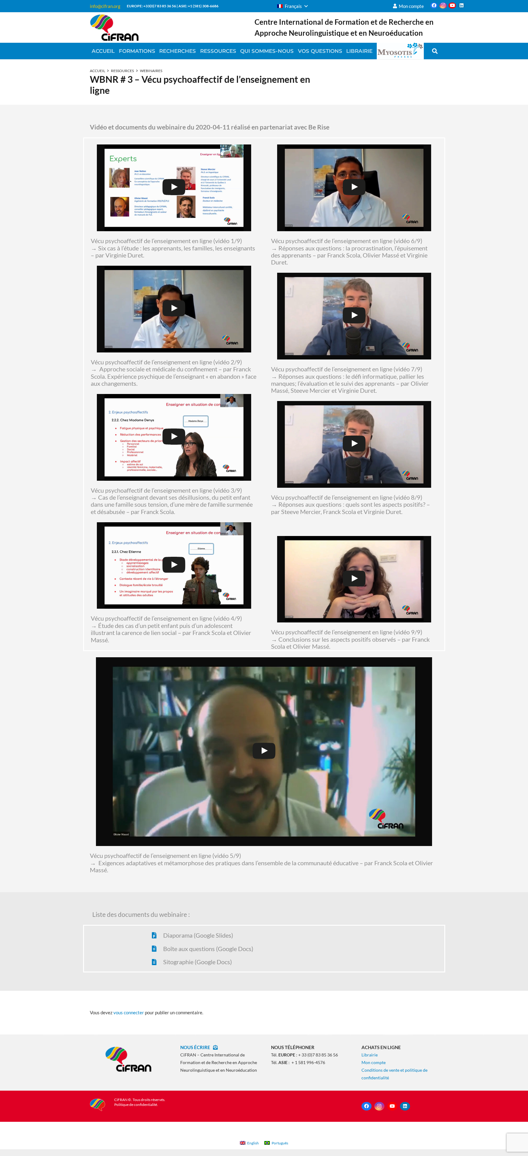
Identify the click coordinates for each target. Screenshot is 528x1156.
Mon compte (373, 1062)
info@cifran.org (105, 6)
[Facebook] (434, 5)
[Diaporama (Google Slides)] (157, 935)
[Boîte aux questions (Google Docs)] (157, 949)
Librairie (369, 1054)
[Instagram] (443, 5)
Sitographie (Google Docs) (197, 961)
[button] (292, 6)
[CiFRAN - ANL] (128, 1059)
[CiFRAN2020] (114, 27)
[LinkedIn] (461, 5)
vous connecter (128, 1012)
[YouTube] (452, 5)
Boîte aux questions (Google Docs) (208, 948)
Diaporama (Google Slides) (198, 935)
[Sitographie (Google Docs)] (157, 962)
